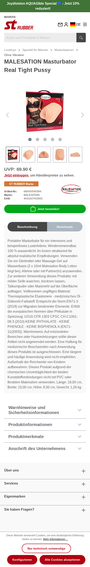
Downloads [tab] (65, 226)
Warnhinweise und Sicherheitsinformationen (33, 410)
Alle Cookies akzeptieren (62, 559)
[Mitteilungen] (60, 25)
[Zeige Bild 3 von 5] (45, 139)
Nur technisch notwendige (46, 548)
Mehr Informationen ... (55, 539)
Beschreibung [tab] (27, 226)
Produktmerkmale (26, 436)
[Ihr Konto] (66, 24)
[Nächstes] (83, 115)
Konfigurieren (22, 559)
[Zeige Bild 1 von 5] (30, 139)
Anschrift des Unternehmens (37, 448)
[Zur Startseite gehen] (18, 24)
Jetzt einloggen (16, 175)
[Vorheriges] (7, 115)
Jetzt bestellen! (48, 209)
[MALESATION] (71, 189)
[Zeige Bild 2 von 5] (37, 139)
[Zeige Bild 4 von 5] (52, 139)
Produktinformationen (30, 424)
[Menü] (85, 24)
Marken (9, 17)
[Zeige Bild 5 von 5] (60, 139)
